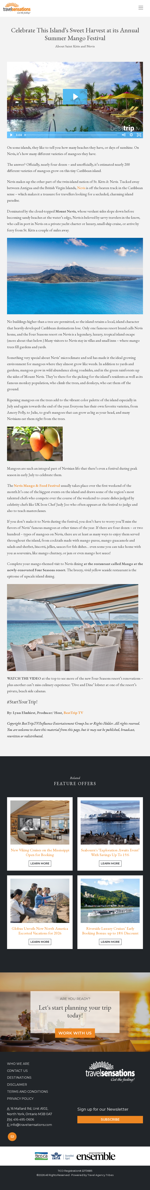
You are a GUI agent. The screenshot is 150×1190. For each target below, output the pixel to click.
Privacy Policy (20, 1099)
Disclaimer (17, 1084)
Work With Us (75, 1033)
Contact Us (17, 1071)
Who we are (18, 1064)
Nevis (81, 187)
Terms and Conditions (27, 1091)
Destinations (19, 1077)
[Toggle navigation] (141, 7)
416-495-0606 (23, 1119)
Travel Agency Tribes (100, 1175)
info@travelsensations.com (31, 1125)
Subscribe (110, 1119)
